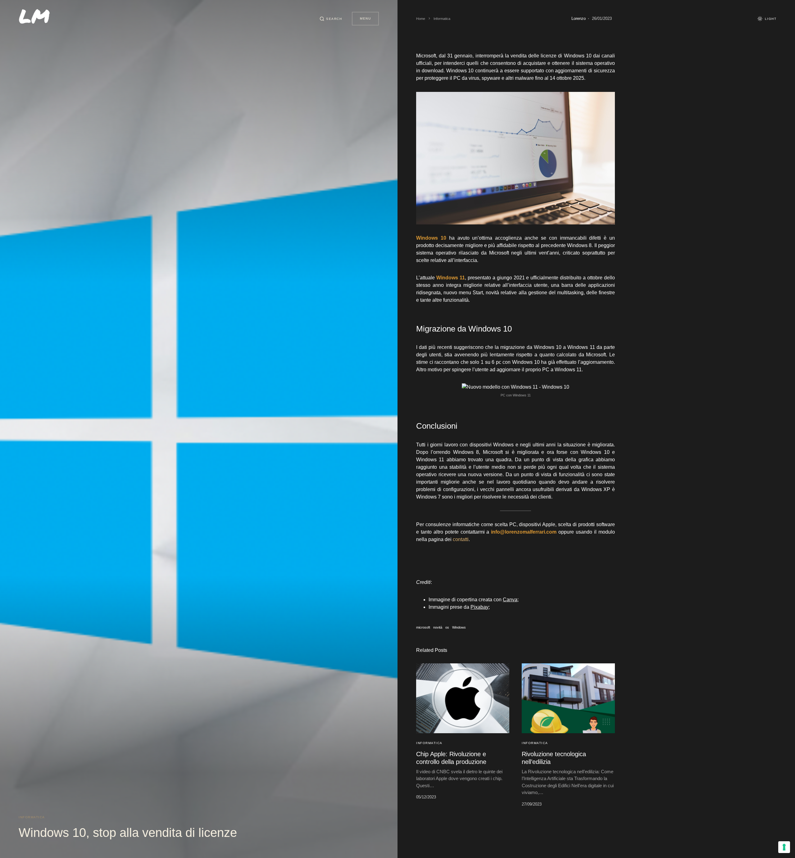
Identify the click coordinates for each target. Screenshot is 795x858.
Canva (510, 599)
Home (420, 18)
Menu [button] (365, 18)
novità (437, 627)
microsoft (423, 627)
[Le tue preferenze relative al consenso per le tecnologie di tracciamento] (784, 847)
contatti (461, 539)
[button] (331, 18)
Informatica (32, 817)
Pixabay (479, 607)
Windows (459, 627)
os (447, 627)
